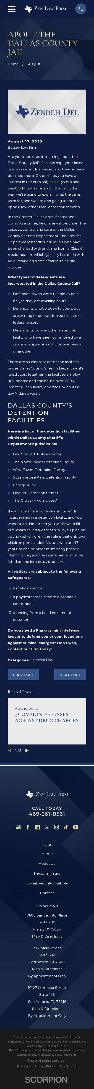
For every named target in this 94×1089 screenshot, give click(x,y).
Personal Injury (47, 873)
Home (47, 853)
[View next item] (27, 750)
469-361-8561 (47, 814)
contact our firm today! (30, 649)
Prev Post (23, 675)
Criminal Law (42, 660)
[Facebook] (28, 827)
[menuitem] (23, 1067)
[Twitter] (46, 827)
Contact (47, 893)
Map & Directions (47, 936)
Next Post (70, 675)
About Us (47, 863)
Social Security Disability (47, 883)
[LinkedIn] (37, 827)
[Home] (45, 9)
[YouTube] (75, 827)
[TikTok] (66, 827)
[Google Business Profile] (18, 827)
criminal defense (64, 630)
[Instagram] (56, 827)
